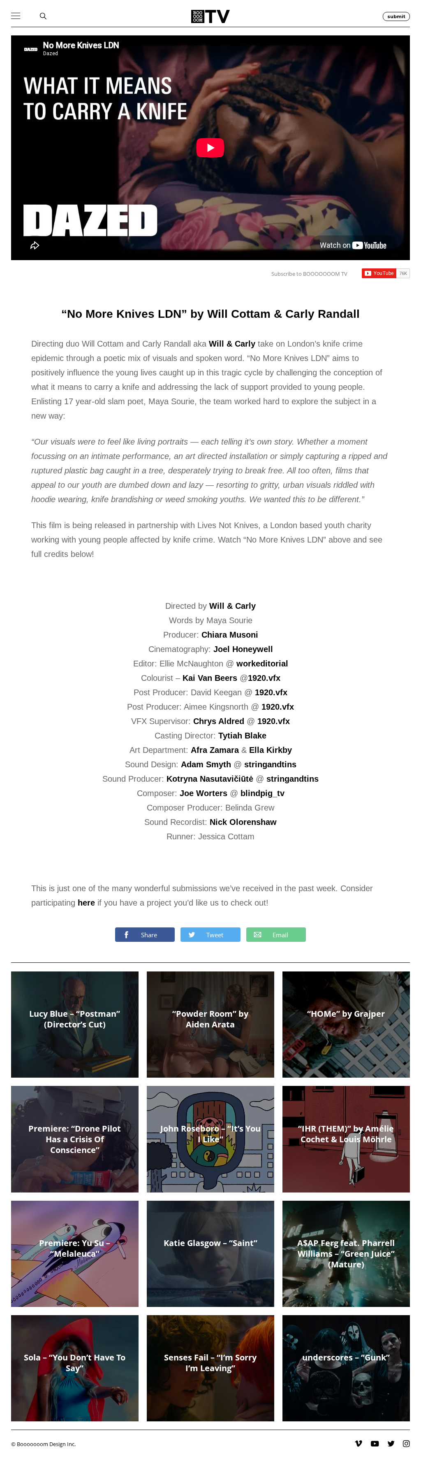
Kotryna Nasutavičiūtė (210, 778)
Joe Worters (203, 793)
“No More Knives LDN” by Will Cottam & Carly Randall (210, 313)
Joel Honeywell (243, 649)
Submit (396, 16)
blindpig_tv (263, 793)
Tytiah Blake (242, 735)
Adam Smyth (206, 764)
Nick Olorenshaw (243, 822)
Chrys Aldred (218, 721)
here (86, 902)
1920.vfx (264, 677)
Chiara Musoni (229, 634)
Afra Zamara (215, 750)
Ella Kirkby (270, 750)
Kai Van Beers (210, 677)
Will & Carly (232, 343)
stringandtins (270, 764)
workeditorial (262, 663)
